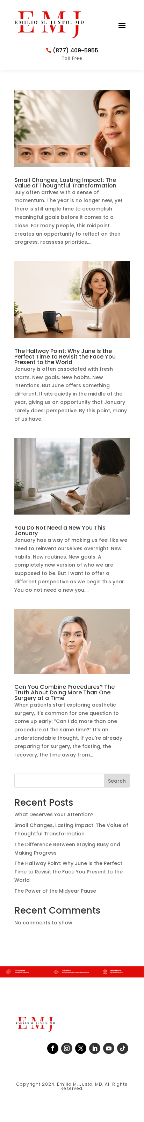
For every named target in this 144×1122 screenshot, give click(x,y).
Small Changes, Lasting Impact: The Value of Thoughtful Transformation (65, 183)
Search (117, 780)
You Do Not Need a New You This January (60, 530)
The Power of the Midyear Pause (55, 890)
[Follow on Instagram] (66, 1048)
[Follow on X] (80, 1048)
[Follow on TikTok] (122, 1048)
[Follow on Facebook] (52, 1048)
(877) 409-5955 (75, 50)
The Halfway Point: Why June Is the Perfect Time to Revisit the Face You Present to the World (65, 356)
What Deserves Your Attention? (54, 814)
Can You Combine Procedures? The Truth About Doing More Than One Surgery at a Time (64, 692)
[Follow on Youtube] (108, 1048)
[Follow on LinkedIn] (94, 1048)
